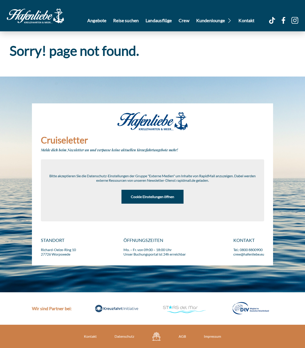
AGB (182, 336)
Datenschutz (124, 336)
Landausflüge (159, 20)
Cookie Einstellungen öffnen (152, 196)
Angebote (97, 20)
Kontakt (246, 20)
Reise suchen (126, 20)
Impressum (212, 336)
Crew (184, 20)
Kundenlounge (210, 20)
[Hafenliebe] (156, 336)
